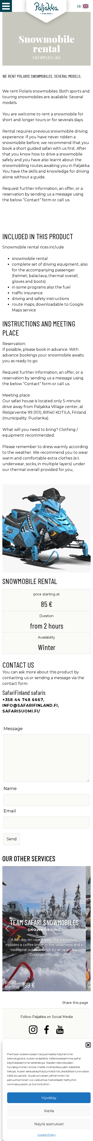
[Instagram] (33, 1030)
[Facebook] (46, 1030)
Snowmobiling (46, 57)
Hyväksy (48, 1097)
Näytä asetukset (49, 1124)
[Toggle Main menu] (6, 6)
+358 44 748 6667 (22, 699)
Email (10, 811)
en (79, 6)
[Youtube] (60, 1030)
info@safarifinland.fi (30, 705)
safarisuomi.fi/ (21, 711)
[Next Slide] (86, 528)
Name (10, 788)
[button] (88, 1045)
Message (13, 728)
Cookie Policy (46, 1134)
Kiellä (49, 1111)
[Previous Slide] (7, 528)
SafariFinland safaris (24, 692)
